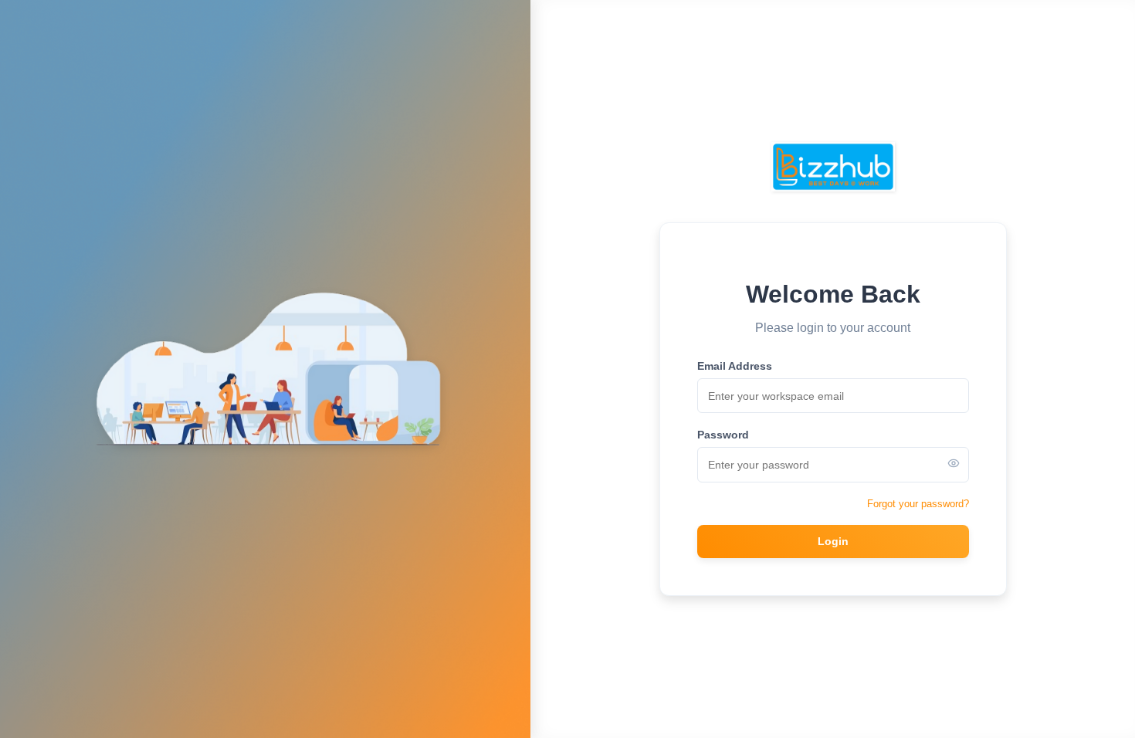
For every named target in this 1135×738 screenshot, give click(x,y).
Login (833, 541)
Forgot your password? (918, 503)
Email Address (734, 366)
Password (723, 434)
